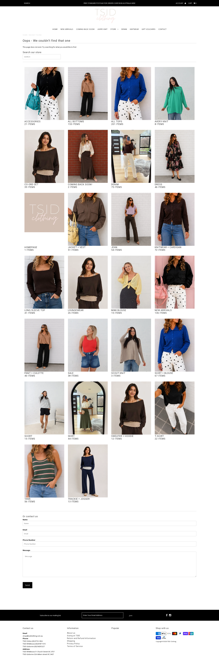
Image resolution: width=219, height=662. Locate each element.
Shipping (71, 641)
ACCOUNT (180, 3)
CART (192, 3)
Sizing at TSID (73, 636)
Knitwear (134, 29)
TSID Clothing (171, 641)
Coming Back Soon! (85, 29)
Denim (124, 29)
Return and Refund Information (81, 638)
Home (55, 29)
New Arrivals (67, 29)
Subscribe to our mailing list (50, 615)
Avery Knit (102, 29)
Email (25, 530)
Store (113, 29)
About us (71, 633)
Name (25, 519)
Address (26, 649)
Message (26, 550)
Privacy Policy (73, 644)
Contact (162, 29)
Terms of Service (75, 646)
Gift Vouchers (149, 29)
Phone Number (29, 540)
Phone (25, 638)
